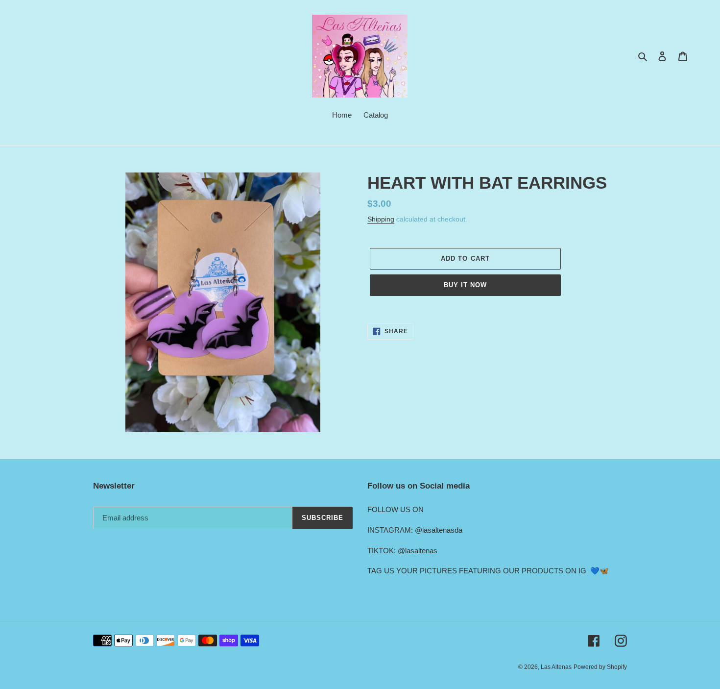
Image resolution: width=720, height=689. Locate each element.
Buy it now (465, 285)
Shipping (380, 219)
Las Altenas (556, 667)
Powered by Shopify (600, 667)
